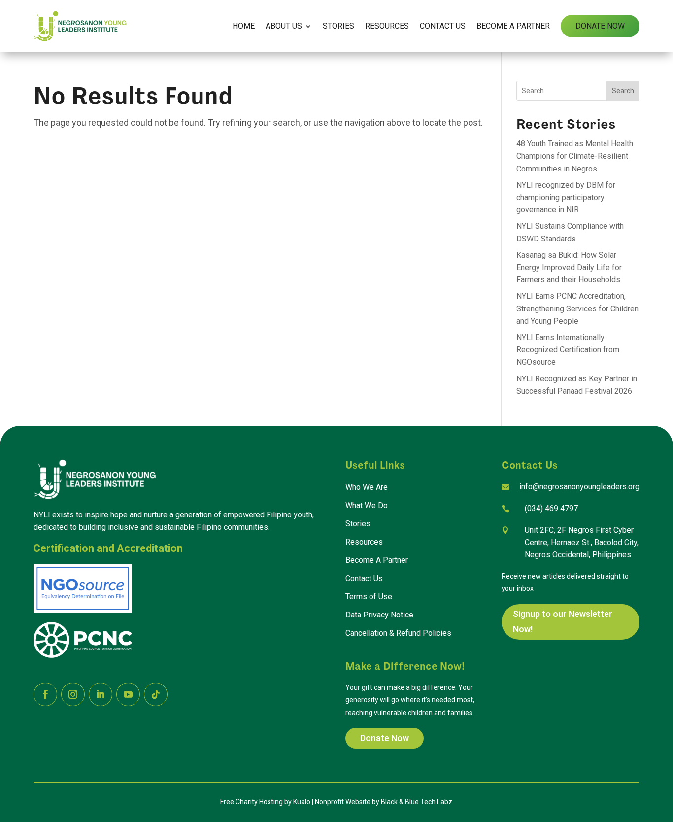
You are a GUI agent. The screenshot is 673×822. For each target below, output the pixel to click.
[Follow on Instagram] (73, 694)
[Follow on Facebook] (45, 694)
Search (623, 91)
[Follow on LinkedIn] (100, 694)
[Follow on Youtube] (128, 694)
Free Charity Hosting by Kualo (265, 802)
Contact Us (443, 26)
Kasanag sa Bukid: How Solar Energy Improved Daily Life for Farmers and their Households (569, 267)
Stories (338, 26)
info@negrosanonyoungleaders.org (579, 486)
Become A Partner (513, 26)
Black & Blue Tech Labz (416, 802)
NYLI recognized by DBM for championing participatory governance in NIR (565, 197)
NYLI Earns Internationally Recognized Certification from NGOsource (567, 350)
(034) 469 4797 (551, 508)
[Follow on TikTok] (156, 694)
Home (244, 26)
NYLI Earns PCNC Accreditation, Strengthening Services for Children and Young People (577, 308)
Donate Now (600, 26)
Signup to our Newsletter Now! (562, 621)
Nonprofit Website (342, 802)
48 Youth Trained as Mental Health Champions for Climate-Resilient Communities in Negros (574, 156)
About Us (284, 26)
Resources (387, 26)
